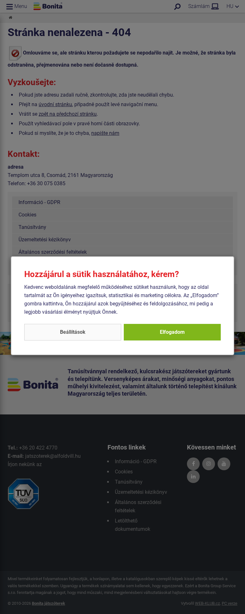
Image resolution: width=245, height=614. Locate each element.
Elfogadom (172, 332)
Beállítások (72, 332)
